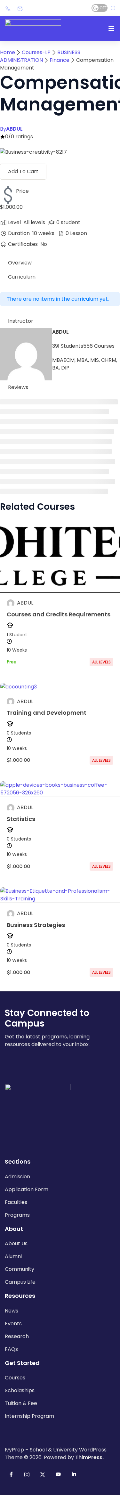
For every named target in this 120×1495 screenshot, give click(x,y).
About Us (16, 1243)
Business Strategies (36, 925)
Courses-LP (36, 52)
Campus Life (20, 1282)
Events (13, 1323)
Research (17, 1336)
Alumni (13, 1256)
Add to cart (23, 171)
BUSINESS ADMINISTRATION (40, 56)
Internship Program (29, 1416)
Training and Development (46, 713)
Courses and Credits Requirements (58, 614)
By (11, 129)
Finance (59, 60)
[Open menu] (111, 28)
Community (19, 1269)
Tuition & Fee (21, 1403)
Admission (17, 1176)
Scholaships (20, 1390)
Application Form (26, 1189)
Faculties (16, 1202)
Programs (17, 1215)
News (11, 1310)
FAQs (11, 1349)
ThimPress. (89, 1457)
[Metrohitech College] (33, 28)
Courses (15, 1377)
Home (7, 52)
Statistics (21, 819)
